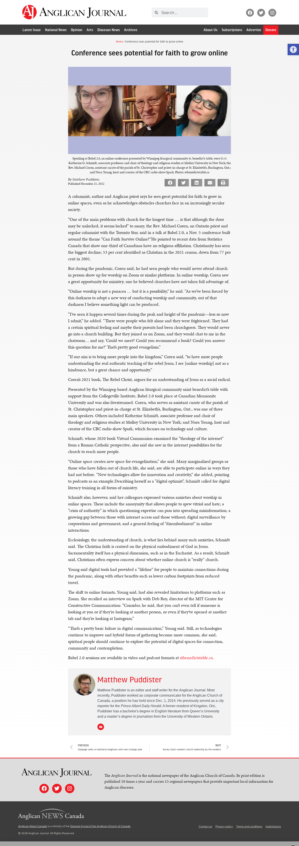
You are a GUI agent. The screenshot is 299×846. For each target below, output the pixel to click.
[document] (149, 423)
